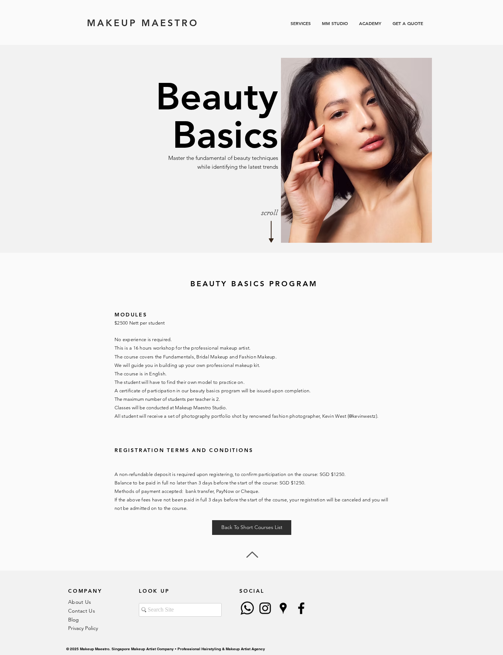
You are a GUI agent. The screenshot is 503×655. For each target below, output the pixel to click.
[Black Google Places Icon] (283, 608)
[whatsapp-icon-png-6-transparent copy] (247, 608)
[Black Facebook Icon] (301, 608)
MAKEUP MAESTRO (143, 22)
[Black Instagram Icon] (265, 608)
